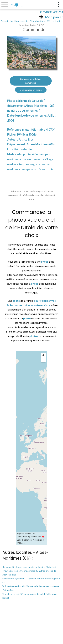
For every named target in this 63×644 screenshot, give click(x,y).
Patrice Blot (25, 139)
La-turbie (56, 21)
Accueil (4, 21)
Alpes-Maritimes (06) (40, 144)
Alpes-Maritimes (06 (40, 21)
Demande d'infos (50, 12)
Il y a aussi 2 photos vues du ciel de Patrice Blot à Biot (29, 567)
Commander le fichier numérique (30, 81)
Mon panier (54, 17)
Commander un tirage (31, 89)
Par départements (19, 21)
